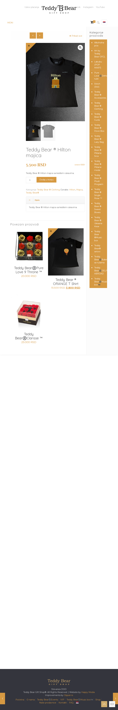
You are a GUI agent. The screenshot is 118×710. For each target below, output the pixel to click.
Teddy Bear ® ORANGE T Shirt (65, 282)
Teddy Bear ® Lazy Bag (99, 139)
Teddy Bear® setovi (97, 248)
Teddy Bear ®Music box (98, 236)
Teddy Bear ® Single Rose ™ (98, 194)
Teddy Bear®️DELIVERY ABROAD (100, 270)
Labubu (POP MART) (98, 64)
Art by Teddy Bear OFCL (99, 53)
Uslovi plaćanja (31, 7)
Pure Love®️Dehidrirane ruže (100, 75)
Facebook (75, 7)
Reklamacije (62, 7)
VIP (62, 699)
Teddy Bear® (32, 192)
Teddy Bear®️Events (47, 699)
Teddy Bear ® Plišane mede (97, 165)
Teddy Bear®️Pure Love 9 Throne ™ (28, 270)
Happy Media (88, 692)
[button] (80, 47)
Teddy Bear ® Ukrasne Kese (98, 222)
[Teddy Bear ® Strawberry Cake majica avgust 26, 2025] (115, 698)
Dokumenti (47, 7)
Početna (20, 699)
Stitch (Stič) (97, 85)
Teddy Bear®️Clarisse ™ (29, 336)
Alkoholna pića (99, 44)
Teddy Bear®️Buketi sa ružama (100, 259)
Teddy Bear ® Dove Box (99, 128)
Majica (79, 189)
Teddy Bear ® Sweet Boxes (97, 208)
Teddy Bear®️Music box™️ (100, 281)
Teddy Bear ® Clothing (48, 189)
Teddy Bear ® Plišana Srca (97, 151)
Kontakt (63, 702)
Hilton (72, 189)
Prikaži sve (77, 36)
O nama (31, 699)
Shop (98, 699)
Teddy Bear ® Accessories (100, 95)
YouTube (100, 7)
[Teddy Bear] (59, 9)
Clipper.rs (68, 695)
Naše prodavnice (47, 702)
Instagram (88, 7)
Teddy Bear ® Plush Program (98, 180)
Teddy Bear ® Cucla (97, 117)
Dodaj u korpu (46, 179)
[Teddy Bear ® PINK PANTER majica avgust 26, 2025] (2, 698)
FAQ (71, 702)
